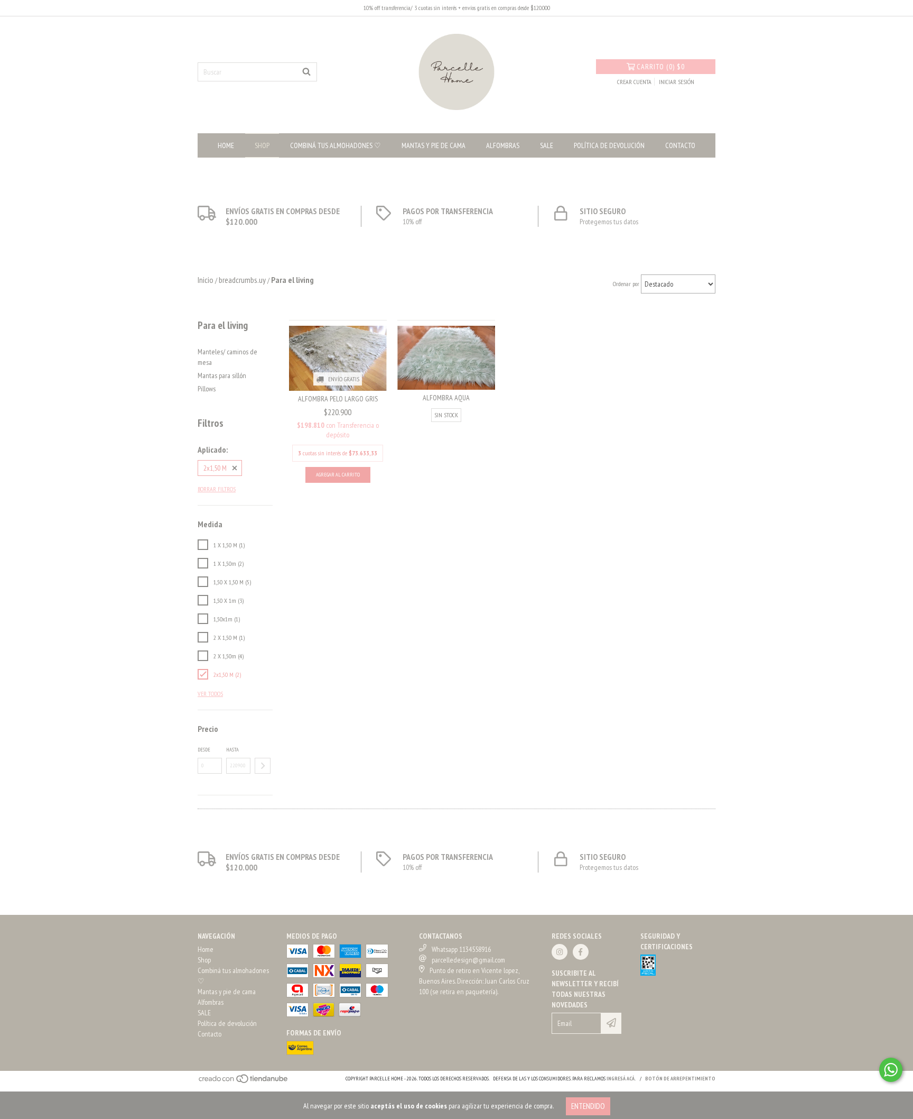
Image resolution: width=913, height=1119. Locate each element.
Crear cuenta (634, 82)
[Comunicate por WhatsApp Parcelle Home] (890, 1070)
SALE (546, 145)
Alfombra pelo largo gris (338, 398)
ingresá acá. (621, 1078)
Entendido (588, 1106)
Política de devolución (609, 145)
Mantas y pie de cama (433, 145)
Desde (204, 749)
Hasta (232, 749)
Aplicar (263, 766)
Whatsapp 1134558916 (461, 949)
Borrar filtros (217, 489)
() (661, 66)
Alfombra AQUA (446, 397)
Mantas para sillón (222, 375)
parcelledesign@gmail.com (468, 960)
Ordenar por (626, 284)
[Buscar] (306, 71)
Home (226, 145)
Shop (262, 145)
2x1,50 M (215, 468)
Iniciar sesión (676, 82)
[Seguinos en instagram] (559, 952)
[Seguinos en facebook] (581, 952)
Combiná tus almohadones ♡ (335, 145)
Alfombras (502, 145)
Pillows (207, 388)
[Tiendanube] (244, 1081)
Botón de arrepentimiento (680, 1078)
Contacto (680, 145)
